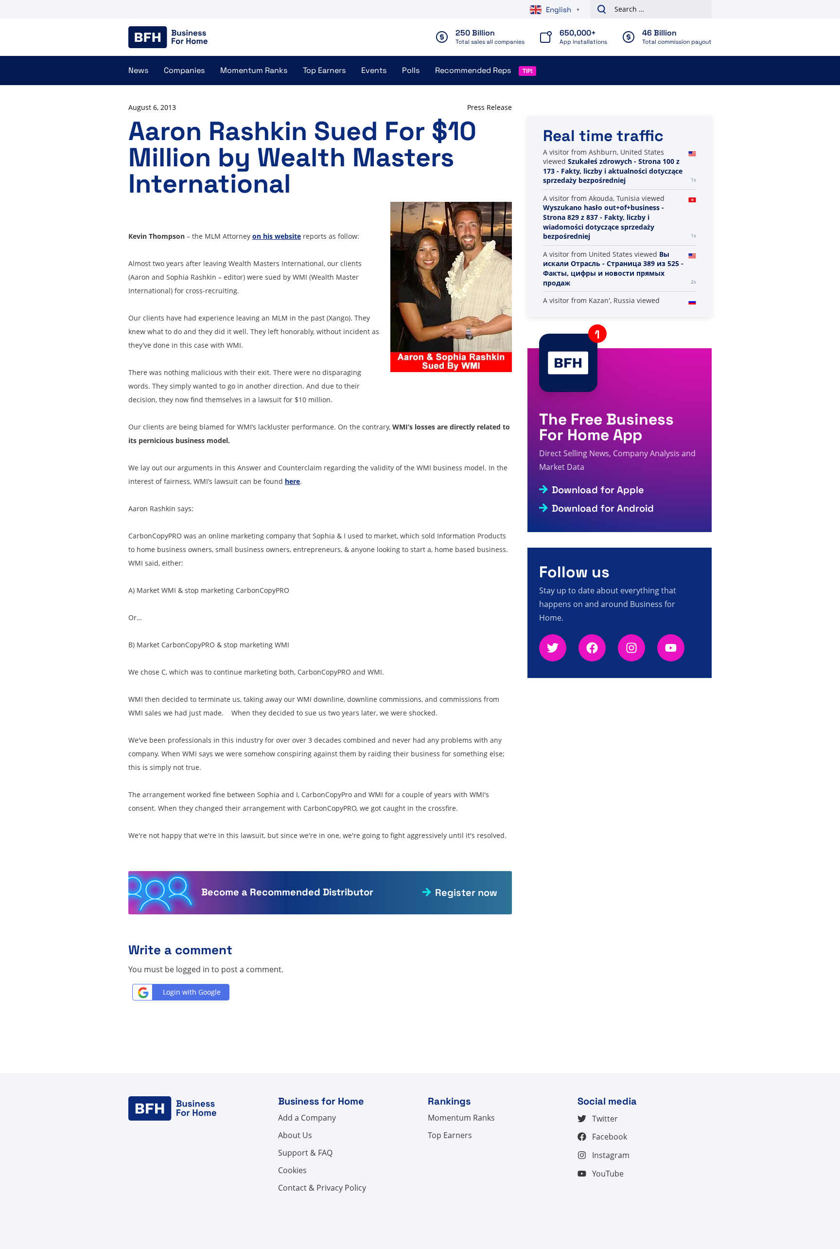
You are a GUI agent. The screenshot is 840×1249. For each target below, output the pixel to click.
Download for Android (603, 508)
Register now (466, 892)
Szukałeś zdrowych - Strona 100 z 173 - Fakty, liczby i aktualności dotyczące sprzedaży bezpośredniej (612, 171)
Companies (184, 70)
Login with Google (192, 992)
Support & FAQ (305, 1152)
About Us (295, 1135)
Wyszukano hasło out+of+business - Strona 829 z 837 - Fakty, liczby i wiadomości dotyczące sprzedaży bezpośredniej (603, 222)
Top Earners (324, 70)
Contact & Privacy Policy (322, 1187)
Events (373, 70)
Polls (411, 70)
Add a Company (307, 1117)
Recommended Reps (473, 70)
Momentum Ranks (253, 70)
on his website (276, 236)
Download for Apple (598, 490)
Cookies (292, 1170)
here (292, 481)
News (138, 70)
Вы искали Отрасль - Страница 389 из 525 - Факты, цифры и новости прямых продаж (613, 268)
